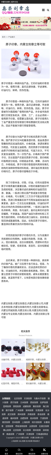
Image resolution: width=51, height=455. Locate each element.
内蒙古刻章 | (6, 2)
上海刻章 (26, 422)
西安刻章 (34, 402)
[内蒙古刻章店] (15, 12)
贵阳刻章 (17, 406)
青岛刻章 (41, 414)
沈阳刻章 (9, 426)
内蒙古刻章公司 (37, 438)
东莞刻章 (39, 410)
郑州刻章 (22, 414)
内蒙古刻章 (24, 438)
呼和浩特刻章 (21, 426)
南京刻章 (6, 422)
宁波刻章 (44, 418)
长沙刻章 (27, 430)
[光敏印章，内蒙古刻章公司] (13, 347)
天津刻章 (28, 398)
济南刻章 (31, 414)
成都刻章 (27, 406)
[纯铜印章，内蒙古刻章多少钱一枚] (38, 347)
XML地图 (21, 441)
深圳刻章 (29, 410)
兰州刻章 (24, 402)
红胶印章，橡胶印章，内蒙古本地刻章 (18, 383)
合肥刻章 (24, 418)
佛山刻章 (7, 430)
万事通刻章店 (42, 434)
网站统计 (36, 441)
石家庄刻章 (44, 426)
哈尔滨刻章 (37, 422)
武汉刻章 (12, 414)
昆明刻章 (7, 406)
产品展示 (11, 37)
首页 (3, 37)
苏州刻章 (16, 422)
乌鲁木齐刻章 (40, 398)
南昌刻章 (10, 434)
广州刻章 (20, 410)
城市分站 (14, 2)
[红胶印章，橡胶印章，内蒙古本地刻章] (13, 371)
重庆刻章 (37, 406)
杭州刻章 (34, 418)
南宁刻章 (10, 410)
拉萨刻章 (44, 402)
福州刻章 (14, 418)
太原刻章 (33, 426)
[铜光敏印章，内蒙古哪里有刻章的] (38, 371)
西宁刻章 (14, 402)
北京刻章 (18, 398)
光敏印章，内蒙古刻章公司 (13, 359)
